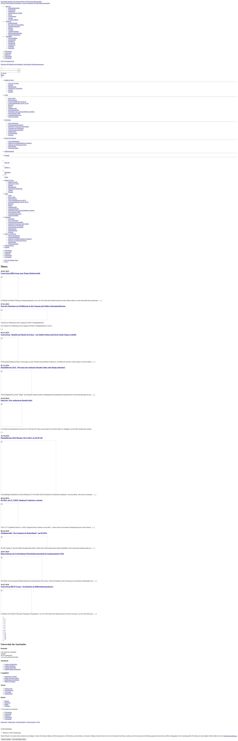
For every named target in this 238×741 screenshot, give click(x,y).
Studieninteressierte (14, 8)
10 (5, 634)
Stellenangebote (9, 151)
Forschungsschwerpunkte (15, 125)
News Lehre (11, 98)
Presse (10, 15)
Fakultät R (11, 48)
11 (5, 635)
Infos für (8, 6)
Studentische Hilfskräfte (15, 88)
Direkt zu (8, 21)
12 (5, 637)
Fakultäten (9, 36)
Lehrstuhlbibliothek (14, 141)
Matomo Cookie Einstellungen (12, 733)
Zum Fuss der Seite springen (33, 1)
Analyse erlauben (6, 739)
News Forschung (13, 123)
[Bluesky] (7, 55)
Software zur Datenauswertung (17, 145)
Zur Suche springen (19, 1)
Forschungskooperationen (15, 130)
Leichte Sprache (31, 722)
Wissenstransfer (12, 133)
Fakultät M (11, 41)
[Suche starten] (19, 70)
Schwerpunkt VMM (14, 113)
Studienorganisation (14, 26)
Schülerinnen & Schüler (15, 13)
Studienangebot (12, 23)
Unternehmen (12, 16)
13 (5, 639)
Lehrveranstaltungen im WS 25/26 (18, 103)
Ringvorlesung (12, 100)
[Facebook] (8, 51)
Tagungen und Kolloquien (16, 128)
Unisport (10, 30)
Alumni (10, 18)
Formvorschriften (13, 117)
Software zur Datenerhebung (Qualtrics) (20, 143)
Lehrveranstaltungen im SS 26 (17, 101)
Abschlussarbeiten (13, 110)
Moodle (10, 28)
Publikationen (12, 131)
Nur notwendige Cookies (19, 739)
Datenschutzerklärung (230, 736)
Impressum (4, 722)
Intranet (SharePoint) (14, 35)
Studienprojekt (12, 108)
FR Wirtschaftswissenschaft (41, 3)
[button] (3, 73)
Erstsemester (12, 10)
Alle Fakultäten (12, 38)
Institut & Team (9, 80)
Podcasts (10, 135)
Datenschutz (11, 722)
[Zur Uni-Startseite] (17, 3)
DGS (38, 722)
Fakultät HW (12, 40)
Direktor (10, 85)
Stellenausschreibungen (15, 33)
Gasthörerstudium (13, 31)
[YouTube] (7, 53)
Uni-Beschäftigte (13, 20)
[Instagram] (8, 56)
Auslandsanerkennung (14, 115)
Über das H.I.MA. (13, 83)
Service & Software (10, 138)
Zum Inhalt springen (7, 1)
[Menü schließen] (2, 77)
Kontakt (10, 92)
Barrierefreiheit (20, 722)
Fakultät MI (11, 43)
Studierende (11, 11)
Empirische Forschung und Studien (18, 126)
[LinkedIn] (7, 58)
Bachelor (10, 105)
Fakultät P (11, 46)
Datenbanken (12, 146)
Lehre (6, 95)
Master (10, 106)
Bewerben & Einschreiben (16, 25)
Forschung (7, 120)
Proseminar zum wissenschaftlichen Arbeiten (21, 111)
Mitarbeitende (12, 87)
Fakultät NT (11, 45)
